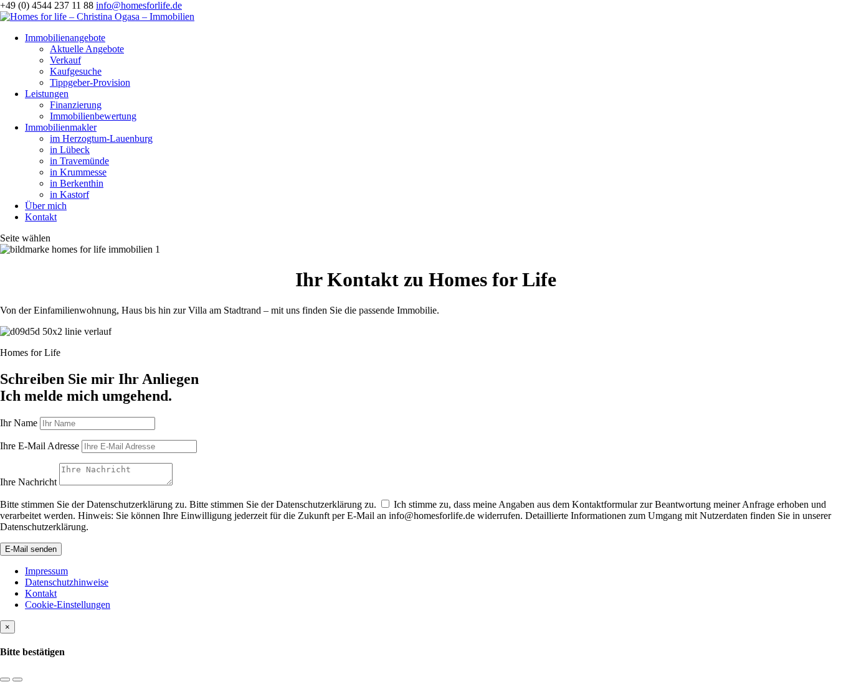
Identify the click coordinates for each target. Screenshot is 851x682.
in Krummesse (78, 172)
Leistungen (47, 93)
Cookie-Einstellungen (67, 604)
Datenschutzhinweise (66, 582)
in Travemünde (79, 161)
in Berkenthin (76, 183)
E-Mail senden (31, 549)
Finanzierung (76, 105)
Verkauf (65, 60)
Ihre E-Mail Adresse (39, 446)
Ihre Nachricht (28, 482)
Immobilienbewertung (93, 116)
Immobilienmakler (61, 127)
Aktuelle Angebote (87, 49)
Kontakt (41, 217)
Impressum (46, 571)
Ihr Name (18, 423)
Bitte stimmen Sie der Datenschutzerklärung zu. (93, 504)
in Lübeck (70, 149)
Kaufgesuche (76, 71)
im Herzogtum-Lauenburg (101, 138)
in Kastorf (69, 194)
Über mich (46, 205)
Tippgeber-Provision (90, 82)
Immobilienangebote (65, 37)
